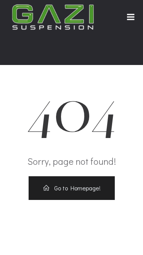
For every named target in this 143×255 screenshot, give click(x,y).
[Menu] (130, 17)
